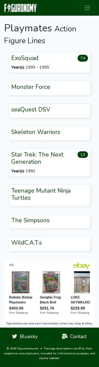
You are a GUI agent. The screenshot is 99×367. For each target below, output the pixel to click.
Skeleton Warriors (35, 132)
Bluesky (27, 336)
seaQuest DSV (30, 109)
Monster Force (30, 87)
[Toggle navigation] (87, 8)
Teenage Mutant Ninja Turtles (41, 194)
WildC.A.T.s (26, 243)
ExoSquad (24, 58)
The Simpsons (30, 220)
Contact (77, 336)
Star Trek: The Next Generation (37, 158)
